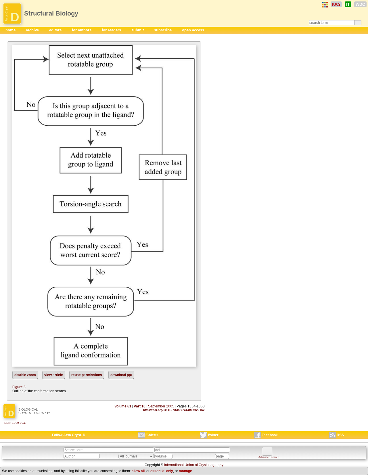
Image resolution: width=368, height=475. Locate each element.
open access (193, 30)
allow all (138, 471)
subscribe (163, 30)
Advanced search (268, 457)
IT (348, 4)
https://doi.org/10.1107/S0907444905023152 (174, 409)
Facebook (270, 435)
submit (138, 30)
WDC (360, 4)
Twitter (213, 435)
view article (53, 375)
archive (33, 30)
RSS (340, 435)
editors (56, 30)
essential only (161, 471)
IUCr (336, 4)
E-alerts (151, 435)
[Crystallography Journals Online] (325, 4)
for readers (112, 30)
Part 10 (139, 406)
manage (185, 471)
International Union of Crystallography (193, 465)
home (11, 30)
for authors (82, 30)
